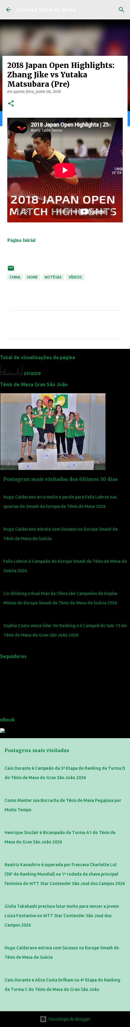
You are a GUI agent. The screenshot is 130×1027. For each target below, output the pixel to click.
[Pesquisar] (121, 9)
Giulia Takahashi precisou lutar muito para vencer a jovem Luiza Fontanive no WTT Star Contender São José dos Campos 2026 (62, 915)
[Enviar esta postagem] (11, 270)
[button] (11, 104)
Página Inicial (21, 240)
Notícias (53, 277)
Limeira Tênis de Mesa (46, 10)
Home (32, 277)
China (15, 277)
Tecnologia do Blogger (68, 1019)
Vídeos (75, 277)
